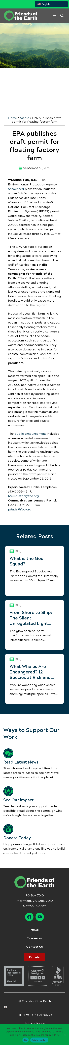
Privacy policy (39, 1040)
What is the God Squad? (27, 561)
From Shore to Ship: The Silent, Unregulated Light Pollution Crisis (31, 618)
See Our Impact (18, 800)
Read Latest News (20, 762)
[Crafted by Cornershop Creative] (6, 1007)
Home (12, 118)
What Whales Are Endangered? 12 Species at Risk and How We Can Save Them (30, 672)
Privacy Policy (35, 1023)
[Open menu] (54, 15)
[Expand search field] (62, 15)
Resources (35, 938)
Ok (25, 1040)
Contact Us (34, 946)
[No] (64, 1034)
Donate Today (17, 837)
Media (24, 118)
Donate (34, 957)
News (34, 930)
